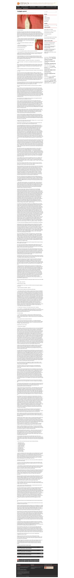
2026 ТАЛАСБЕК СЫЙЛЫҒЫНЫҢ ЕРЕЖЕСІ (49, 42)
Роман (50, 58)
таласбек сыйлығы (46, 80)
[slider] (42, 547)
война (50, 66)
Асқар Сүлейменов (21, 559)
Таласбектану (46, 62)
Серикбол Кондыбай (40, 6)
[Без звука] (40, 547)
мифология (51, 77)
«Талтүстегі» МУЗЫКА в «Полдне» (51, 6)
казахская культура (47, 68)
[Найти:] (50, 11)
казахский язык (46, 76)
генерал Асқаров (28, 559)
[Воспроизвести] (18, 547)
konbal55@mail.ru (33, 568)
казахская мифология (49, 70)
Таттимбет (45, 35)
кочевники (50, 76)
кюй (53, 76)
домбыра (46, 67)
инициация (51, 67)
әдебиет (54, 82)
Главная (18, 6)
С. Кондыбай (53, 58)
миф (47, 77)
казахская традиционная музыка (49, 74)
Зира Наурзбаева (32, 6)
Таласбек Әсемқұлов (24, 6)
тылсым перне (52, 80)
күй (54, 76)
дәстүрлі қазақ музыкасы (35, 559)
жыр (48, 67)
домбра (53, 66)
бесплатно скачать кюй (46, 66)
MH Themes (27, 576)
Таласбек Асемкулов (49, 61)
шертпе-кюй (46, 82)
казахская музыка (47, 71)
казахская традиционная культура (47, 72)
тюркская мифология (48, 81)
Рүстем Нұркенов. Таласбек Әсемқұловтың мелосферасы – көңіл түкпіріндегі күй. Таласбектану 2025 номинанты (50, 50)
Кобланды (48, 58)
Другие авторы (25, 8)
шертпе (55, 81)
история (54, 67)
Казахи (45, 58)
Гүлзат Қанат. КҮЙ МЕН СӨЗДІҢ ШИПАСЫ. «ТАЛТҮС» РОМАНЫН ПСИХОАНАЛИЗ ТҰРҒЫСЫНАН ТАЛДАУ (49, 47)
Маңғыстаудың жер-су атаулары (48, 29)
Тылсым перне (19, 8)
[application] (30, 547)
